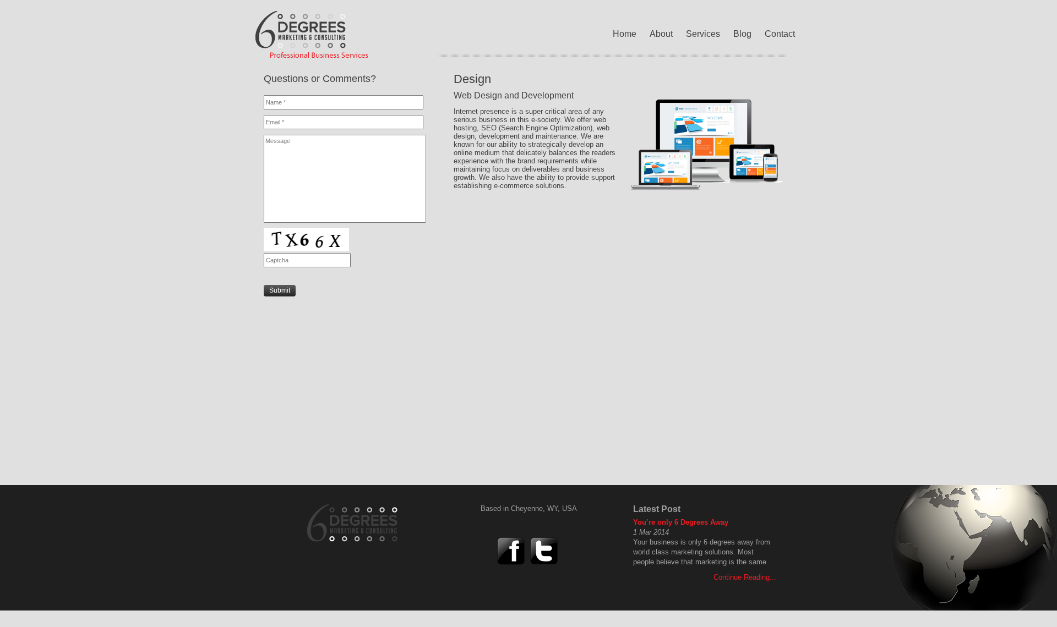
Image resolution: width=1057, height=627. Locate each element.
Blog (742, 33)
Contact (780, 33)
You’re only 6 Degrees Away (680, 522)
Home (624, 33)
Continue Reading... (744, 577)
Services (703, 33)
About (661, 33)
